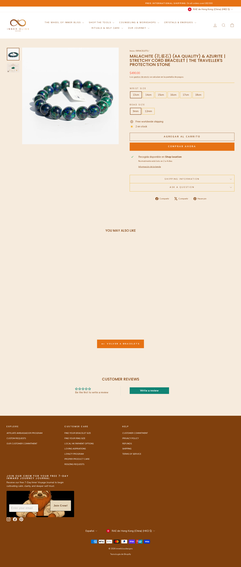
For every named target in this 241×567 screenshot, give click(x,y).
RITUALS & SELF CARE (106, 28)
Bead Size (137, 104)
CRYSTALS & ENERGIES (179, 22)
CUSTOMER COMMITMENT (135, 433)
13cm (136, 94)
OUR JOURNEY (137, 28)
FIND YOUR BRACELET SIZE (77, 433)
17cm (186, 94)
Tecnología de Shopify (120, 554)
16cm (173, 94)
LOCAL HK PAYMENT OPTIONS (79, 443)
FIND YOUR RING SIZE (74, 438)
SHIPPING (126, 448)
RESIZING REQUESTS (74, 464)
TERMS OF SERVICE (131, 453)
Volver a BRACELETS (123, 343)
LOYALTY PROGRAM (74, 453)
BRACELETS (142, 50)
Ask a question (182, 187)
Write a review (149, 390)
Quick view (34, 290)
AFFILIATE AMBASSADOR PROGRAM (24, 433)
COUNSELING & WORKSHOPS (138, 22)
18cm (198, 94)
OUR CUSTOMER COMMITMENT (22, 443)
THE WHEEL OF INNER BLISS (63, 22)
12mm (148, 111)
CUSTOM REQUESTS (16, 438)
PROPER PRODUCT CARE (77, 459)
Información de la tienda (149, 166)
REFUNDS (127, 443)
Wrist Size (138, 88)
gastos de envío (141, 76)
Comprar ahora (182, 146)
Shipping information (182, 179)
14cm (148, 94)
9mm (136, 111)
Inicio (132, 50)
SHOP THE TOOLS (100, 22)
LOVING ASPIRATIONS (75, 448)
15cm (161, 94)
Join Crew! (61, 505)
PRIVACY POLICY (130, 438)
